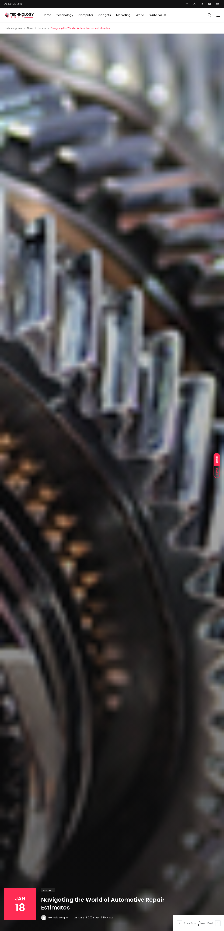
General (48, 890)
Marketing (123, 15)
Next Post (207, 923)
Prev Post (190, 923)
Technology (64, 15)
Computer (85, 15)
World (140, 15)
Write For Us (157, 15)
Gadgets (104, 15)
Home (47, 15)
